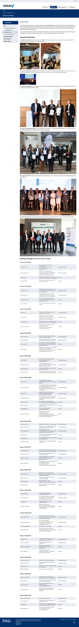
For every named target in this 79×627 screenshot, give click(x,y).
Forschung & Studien (7, 36)
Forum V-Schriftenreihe (9, 34)
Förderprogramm (7, 41)
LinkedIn (74, 622)
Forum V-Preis (8, 32)
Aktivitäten (53, 7)
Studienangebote (8, 30)
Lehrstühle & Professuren (10, 28)
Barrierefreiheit (73, 619)
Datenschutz (67, 619)
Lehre (4, 26)
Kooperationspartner (62, 7)
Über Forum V (46, 7)
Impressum (62, 619)
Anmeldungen (72, 7)
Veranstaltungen (7, 38)
